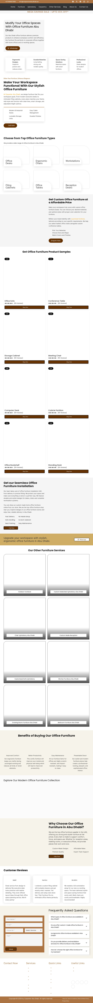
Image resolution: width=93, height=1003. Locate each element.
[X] (76, 1)
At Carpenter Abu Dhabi (12, 94)
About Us (78, 968)
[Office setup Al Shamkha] (79, 800)
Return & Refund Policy (83, 998)
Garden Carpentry (58, 968)
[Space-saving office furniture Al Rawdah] (16, 155)
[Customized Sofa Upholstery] (25, 662)
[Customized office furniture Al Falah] (16, 179)
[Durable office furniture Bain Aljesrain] (76, 155)
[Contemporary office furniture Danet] (46, 179)
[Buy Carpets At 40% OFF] (46, 15)
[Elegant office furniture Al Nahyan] (46, 155)
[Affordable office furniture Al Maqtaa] (76, 179)
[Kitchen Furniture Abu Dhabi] (68, 662)
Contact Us (79, 971)
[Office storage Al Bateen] (34, 792)
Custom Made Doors (59, 979)
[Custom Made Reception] (68, 618)
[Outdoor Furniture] (25, 575)
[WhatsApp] (87, 1)
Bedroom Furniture (36, 976)
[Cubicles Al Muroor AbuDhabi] (58, 800)
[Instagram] (84, 1)
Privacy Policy (65, 1001)
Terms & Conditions (72, 998)
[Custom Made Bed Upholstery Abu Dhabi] (68, 575)
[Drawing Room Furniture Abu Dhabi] (25, 706)
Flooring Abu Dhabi (59, 993)
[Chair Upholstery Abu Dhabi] (25, 618)
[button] (26, 6)
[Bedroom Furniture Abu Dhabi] (68, 706)
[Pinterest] (80, 1)
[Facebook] (73, 1)
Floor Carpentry (57, 971)
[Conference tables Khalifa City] (13, 808)
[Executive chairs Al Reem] (34, 808)
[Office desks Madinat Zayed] (13, 792)
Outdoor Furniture (36, 985)
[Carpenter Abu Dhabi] (80, 976)
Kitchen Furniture (35, 968)
